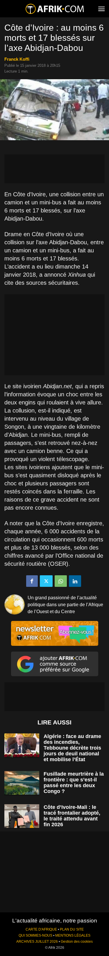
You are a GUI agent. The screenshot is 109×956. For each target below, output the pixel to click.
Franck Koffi (16, 59)
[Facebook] (32, 581)
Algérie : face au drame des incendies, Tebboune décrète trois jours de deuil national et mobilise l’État (72, 747)
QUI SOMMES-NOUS (35, 935)
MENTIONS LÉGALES (72, 935)
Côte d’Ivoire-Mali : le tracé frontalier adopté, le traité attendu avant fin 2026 (72, 815)
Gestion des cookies (77, 942)
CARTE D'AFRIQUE (41, 929)
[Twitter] (46, 581)
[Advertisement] (54, 168)
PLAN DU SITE (72, 929)
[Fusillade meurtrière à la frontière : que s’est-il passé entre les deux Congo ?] (21, 783)
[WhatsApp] (61, 581)
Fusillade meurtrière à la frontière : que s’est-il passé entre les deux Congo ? (74, 782)
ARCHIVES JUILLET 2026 (37, 942)
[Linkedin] (75, 581)
